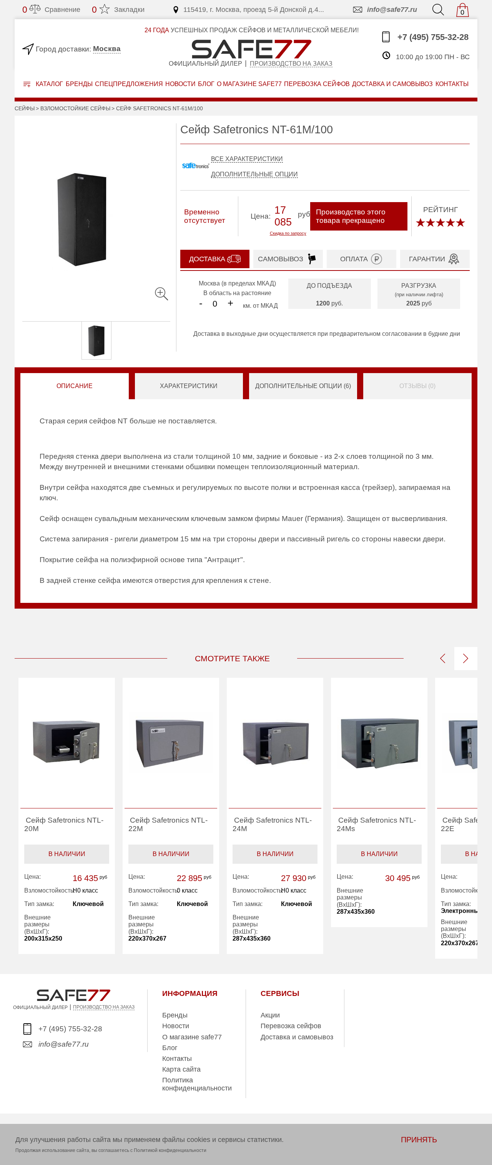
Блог (206, 84)
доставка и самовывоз (392, 84)
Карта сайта (181, 1069)
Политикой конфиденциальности (170, 1150)
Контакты (177, 1058)
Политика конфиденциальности (197, 1084)
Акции (270, 1015)
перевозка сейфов (317, 84)
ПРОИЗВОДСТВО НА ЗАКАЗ (104, 1007)
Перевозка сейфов (291, 1026)
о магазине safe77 (249, 84)
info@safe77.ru (392, 9)
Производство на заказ (291, 63)
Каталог (48, 84)
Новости (180, 84)
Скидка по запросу (288, 233)
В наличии (66, 854)
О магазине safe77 (192, 1037)
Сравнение (51, 10)
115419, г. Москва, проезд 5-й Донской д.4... (253, 9)
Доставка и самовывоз (297, 1037)
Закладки (118, 10)
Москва (107, 49)
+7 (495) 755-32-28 (432, 37)
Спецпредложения (129, 84)
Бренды (79, 84)
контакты (452, 84)
